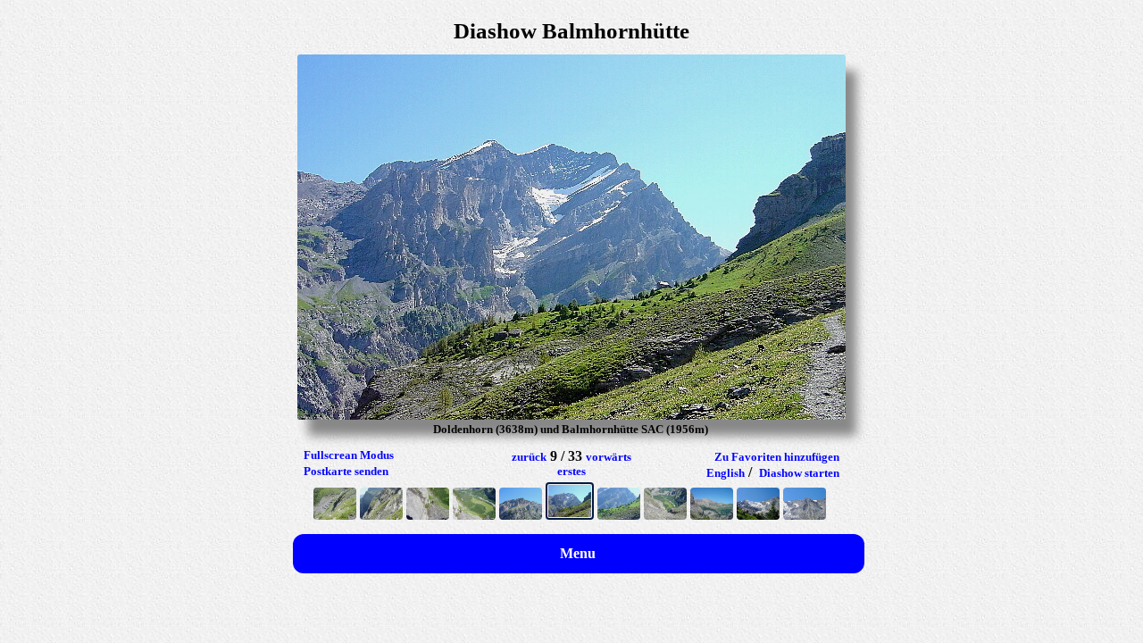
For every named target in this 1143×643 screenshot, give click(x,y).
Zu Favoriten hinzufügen (776, 456)
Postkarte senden (346, 471)
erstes (571, 471)
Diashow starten (799, 473)
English (725, 473)
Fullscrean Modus (349, 455)
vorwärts (608, 456)
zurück (529, 456)
